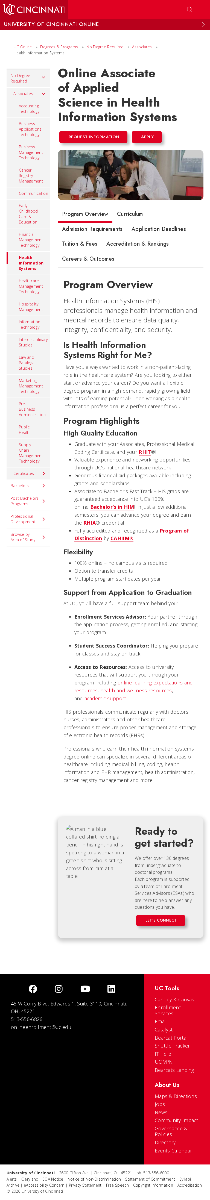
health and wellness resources (136, 690)
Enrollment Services (168, 1010)
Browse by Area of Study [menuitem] (23, 537)
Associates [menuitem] (23, 93)
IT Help (163, 1054)
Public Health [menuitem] (25, 429)
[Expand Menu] (203, 24)
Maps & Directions (176, 1096)
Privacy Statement (85, 1185)
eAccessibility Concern (44, 1185)
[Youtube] (85, 989)
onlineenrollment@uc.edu (41, 1027)
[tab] (85, 215)
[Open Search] (189, 9)
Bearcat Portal (171, 1037)
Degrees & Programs (59, 46)
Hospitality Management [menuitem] (31, 306)
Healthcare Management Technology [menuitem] (31, 286)
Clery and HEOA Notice (42, 1179)
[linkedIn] (111, 989)
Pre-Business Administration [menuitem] (32, 409)
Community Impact (176, 1120)
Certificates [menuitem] (23, 473)
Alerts (12, 1179)
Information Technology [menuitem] (29, 324)
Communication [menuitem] (33, 193)
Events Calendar (173, 1150)
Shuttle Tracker (172, 1045)
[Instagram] (59, 989)
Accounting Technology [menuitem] (29, 108)
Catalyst (164, 1029)
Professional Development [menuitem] (23, 519)
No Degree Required (105, 46)
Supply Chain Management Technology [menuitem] (31, 453)
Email (161, 1021)
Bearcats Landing (174, 1070)
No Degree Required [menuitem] (20, 78)
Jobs (160, 1104)
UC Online (23, 46)
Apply (147, 137)
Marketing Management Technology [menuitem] (31, 386)
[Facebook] (32, 989)
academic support (105, 698)
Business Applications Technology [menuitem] (30, 129)
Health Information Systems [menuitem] (31, 263)
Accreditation (189, 1185)
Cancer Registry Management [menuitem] (31, 175)
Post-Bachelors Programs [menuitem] (25, 501)
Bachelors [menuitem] (20, 485)
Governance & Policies (171, 1131)
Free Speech (117, 1185)
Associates (142, 46)
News (161, 1112)
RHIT (145, 452)
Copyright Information (153, 1185)
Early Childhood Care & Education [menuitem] (28, 214)
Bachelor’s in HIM (112, 507)
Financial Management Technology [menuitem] (31, 240)
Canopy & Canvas (174, 999)
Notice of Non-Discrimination (94, 1179)
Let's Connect (161, 920)
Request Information (94, 137)
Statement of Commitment (150, 1179)
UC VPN (164, 1061)
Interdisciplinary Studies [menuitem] (33, 342)
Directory (165, 1142)
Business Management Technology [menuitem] (31, 152)
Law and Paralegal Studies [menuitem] (27, 363)
